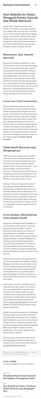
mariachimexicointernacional (14, 345)
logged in (16, 364)
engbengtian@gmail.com (23, 352)
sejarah (21, 354)
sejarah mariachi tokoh (17, 302)
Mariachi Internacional (16, 4)
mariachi (16, 354)
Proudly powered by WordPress (12, 396)
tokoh (25, 354)
